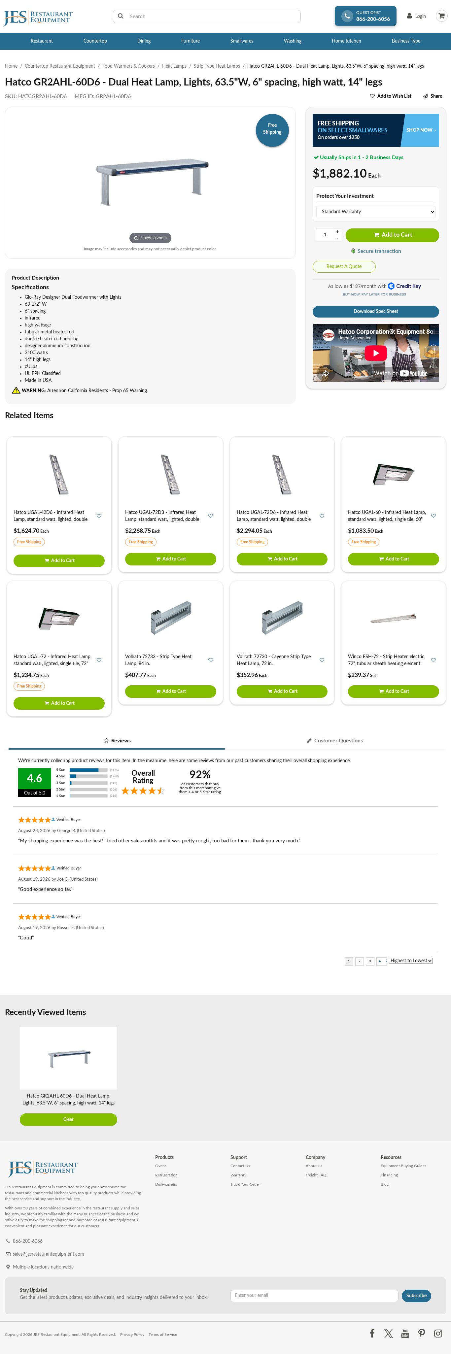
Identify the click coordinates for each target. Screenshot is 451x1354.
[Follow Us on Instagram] (438, 1334)
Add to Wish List (394, 96)
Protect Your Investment (345, 196)
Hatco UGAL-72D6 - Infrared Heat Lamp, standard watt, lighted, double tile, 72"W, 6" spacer (274, 519)
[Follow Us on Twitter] (388, 1334)
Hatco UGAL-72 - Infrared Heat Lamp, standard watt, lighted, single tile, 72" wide (52, 664)
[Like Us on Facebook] (371, 1334)
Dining (144, 41)
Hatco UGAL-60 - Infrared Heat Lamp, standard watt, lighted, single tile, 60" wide (387, 519)
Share (436, 96)
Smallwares (241, 41)
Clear (68, 1119)
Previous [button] (11, 1077)
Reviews (120, 740)
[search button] (120, 16)
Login (415, 18)
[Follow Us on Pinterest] (421, 1334)
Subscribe (416, 1296)
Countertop (95, 41)
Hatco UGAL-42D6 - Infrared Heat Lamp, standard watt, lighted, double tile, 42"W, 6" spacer (50, 519)
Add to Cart (396, 235)
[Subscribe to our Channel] (405, 1334)
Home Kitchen (346, 41)
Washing (292, 41)
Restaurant (42, 41)
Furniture (190, 41)
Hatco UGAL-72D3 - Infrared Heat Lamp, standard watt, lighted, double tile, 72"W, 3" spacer (162, 519)
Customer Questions (338, 740)
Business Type (406, 41)
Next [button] (439, 1077)
